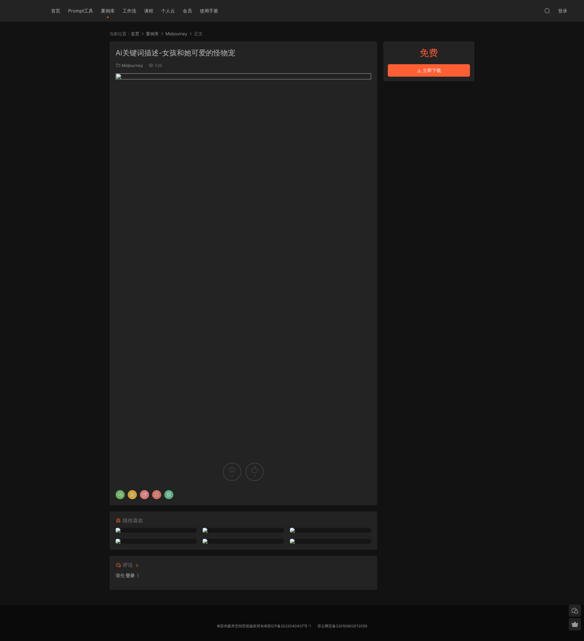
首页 (55, 11)
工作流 (129, 11)
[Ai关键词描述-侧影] (243, 541)
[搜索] (547, 10)
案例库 (108, 11)
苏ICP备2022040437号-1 (289, 626)
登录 (130, 575)
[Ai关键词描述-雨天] (243, 530)
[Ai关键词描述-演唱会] (156, 541)
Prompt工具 (80, 11)
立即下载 (431, 70)
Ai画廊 (27, 10)
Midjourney (132, 65)
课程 (148, 11)
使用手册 (209, 11)
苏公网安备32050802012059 (342, 626)
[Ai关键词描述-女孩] (156, 530)
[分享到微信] (120, 494)
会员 (187, 11)
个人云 (168, 11)
